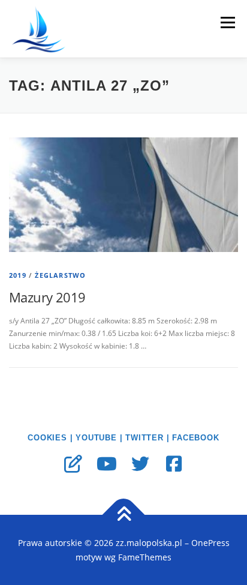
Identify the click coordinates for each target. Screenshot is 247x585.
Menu (226, 22)
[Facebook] (174, 464)
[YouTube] (107, 464)
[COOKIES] (73, 464)
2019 (17, 275)
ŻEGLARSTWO (60, 275)
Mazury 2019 (47, 297)
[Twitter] (140, 464)
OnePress (210, 542)
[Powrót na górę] (124, 515)
